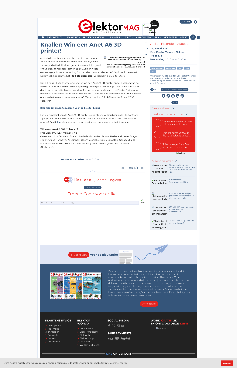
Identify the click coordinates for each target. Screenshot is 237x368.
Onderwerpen (55, 37)
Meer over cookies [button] (118, 363)
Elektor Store (157, 68)
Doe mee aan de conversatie (175, 90)
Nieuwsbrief (171, 37)
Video (128, 37)
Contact (52, 338)
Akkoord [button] (227, 363)
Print (175, 102)
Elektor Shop (87, 338)
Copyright (53, 335)
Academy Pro (143, 37)
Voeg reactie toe (93, 187)
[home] (43, 37)
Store (183, 37)
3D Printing (170, 68)
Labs (156, 37)
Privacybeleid (55, 325)
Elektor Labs (86, 335)
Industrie (114, 37)
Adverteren (54, 341)
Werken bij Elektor (90, 345)
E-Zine (187, 68)
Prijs (179, 68)
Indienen (85, 341)
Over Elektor (86, 328)
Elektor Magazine (89, 332)
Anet (153, 72)
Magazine (72, 37)
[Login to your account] (195, 22)
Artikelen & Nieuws (94, 37)
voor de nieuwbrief (94, 254)
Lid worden (185, 22)
